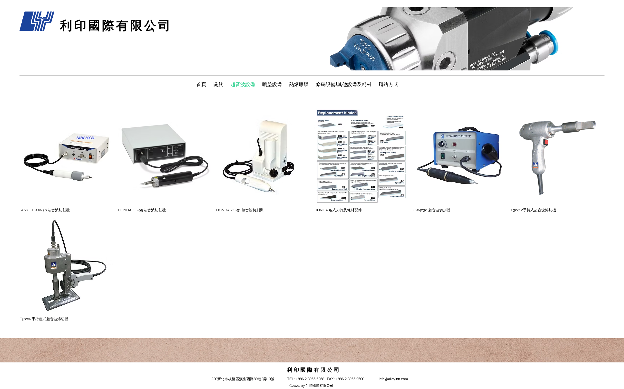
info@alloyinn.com (393, 379)
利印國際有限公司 (116, 25)
